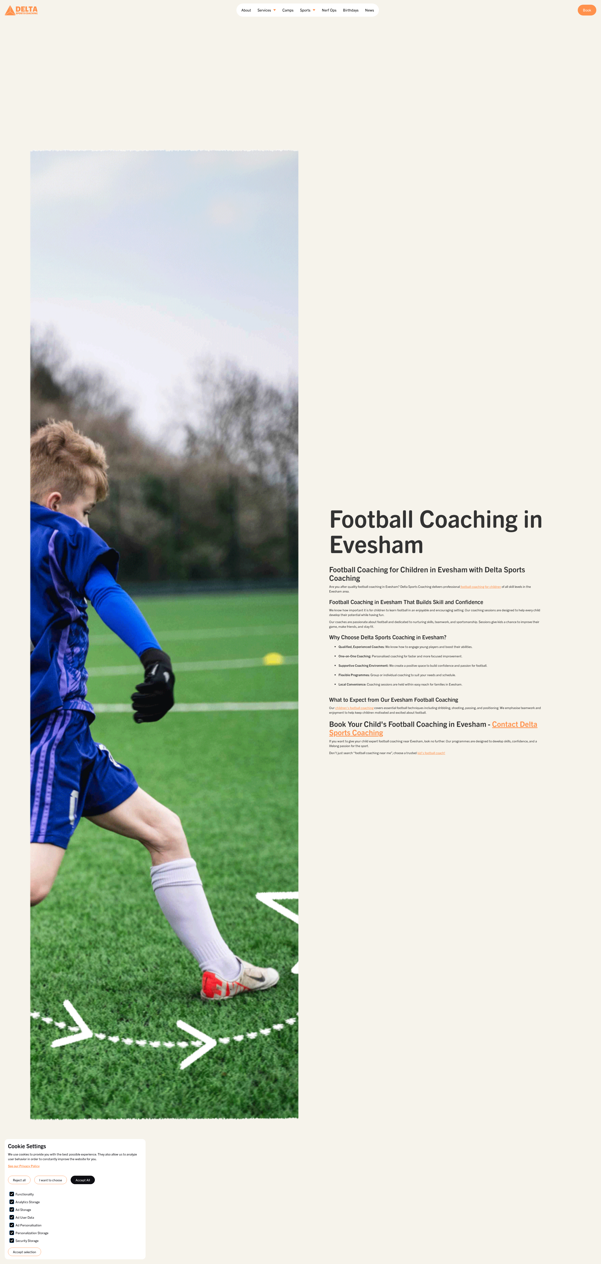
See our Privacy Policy (24, 1166)
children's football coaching (354, 708)
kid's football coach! (431, 753)
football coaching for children (480, 586)
